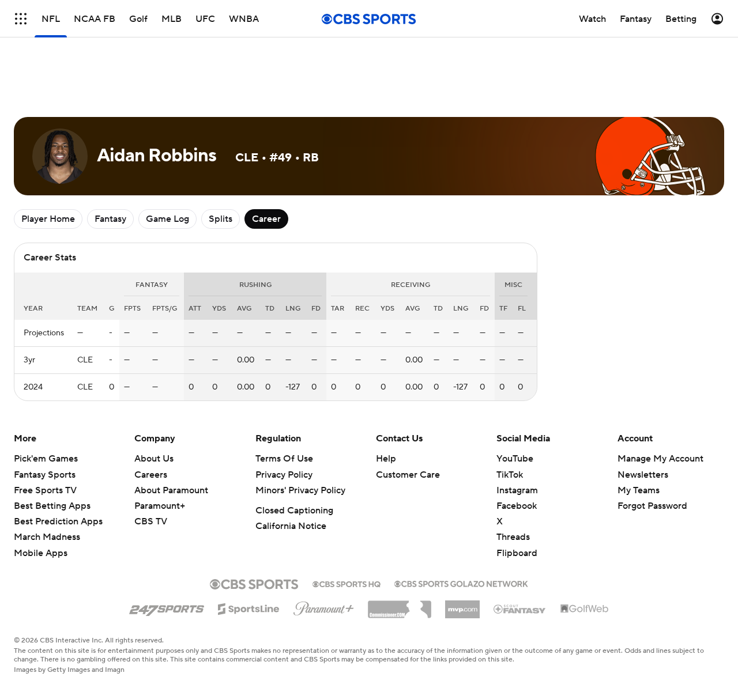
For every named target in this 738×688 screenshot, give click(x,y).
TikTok (509, 475)
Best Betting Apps (52, 506)
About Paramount (171, 490)
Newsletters (642, 475)
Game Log (167, 219)
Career (266, 219)
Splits (220, 219)
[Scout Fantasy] (520, 608)
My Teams (638, 490)
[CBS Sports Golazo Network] (461, 582)
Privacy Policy (283, 475)
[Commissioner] (399, 605)
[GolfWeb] (584, 609)
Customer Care (408, 475)
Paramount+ (159, 506)
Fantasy (110, 219)
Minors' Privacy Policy (300, 490)
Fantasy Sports (45, 475)
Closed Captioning (294, 510)
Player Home (48, 219)
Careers (150, 475)
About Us (154, 458)
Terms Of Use (284, 458)
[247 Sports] (166, 607)
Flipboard (516, 553)
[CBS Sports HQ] (346, 583)
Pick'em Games (46, 458)
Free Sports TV (45, 490)
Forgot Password (652, 506)
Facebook (516, 506)
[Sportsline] (249, 607)
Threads (513, 537)
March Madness (47, 537)
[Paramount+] (323, 606)
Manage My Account (660, 458)
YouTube (514, 458)
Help (386, 458)
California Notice (290, 526)
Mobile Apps (40, 553)
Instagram (517, 490)
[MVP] (462, 605)
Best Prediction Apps (58, 521)
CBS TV (150, 521)
